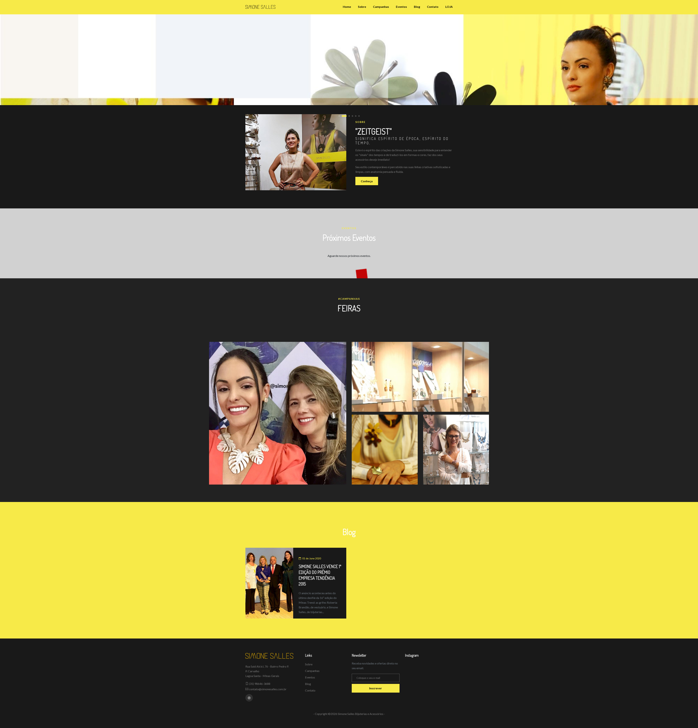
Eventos (401, 6)
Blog (417, 6)
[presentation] (0, 107)
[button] (339, 116)
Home (347, 6)
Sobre (362, 6)
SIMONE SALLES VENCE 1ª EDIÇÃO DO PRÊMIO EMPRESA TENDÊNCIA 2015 (320, 575)
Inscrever (375, 688)
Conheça (367, 181)
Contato (432, 6)
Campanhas (381, 6)
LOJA (449, 6)
